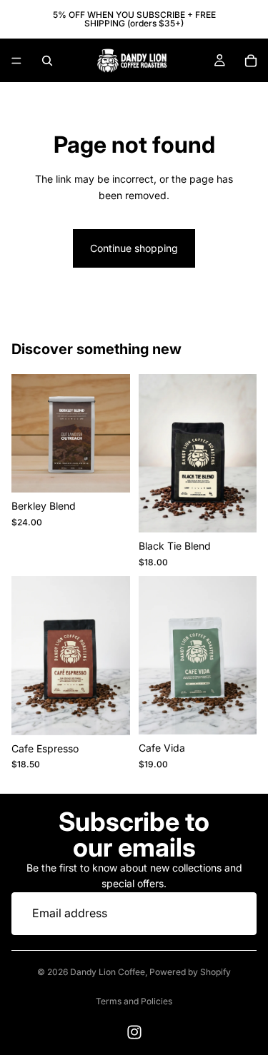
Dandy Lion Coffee (107, 971)
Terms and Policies (134, 1001)
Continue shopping (134, 248)
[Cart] (251, 60)
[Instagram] (134, 1032)
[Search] (47, 60)
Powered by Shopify (190, 971)
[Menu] (16, 60)
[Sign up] (235, 914)
